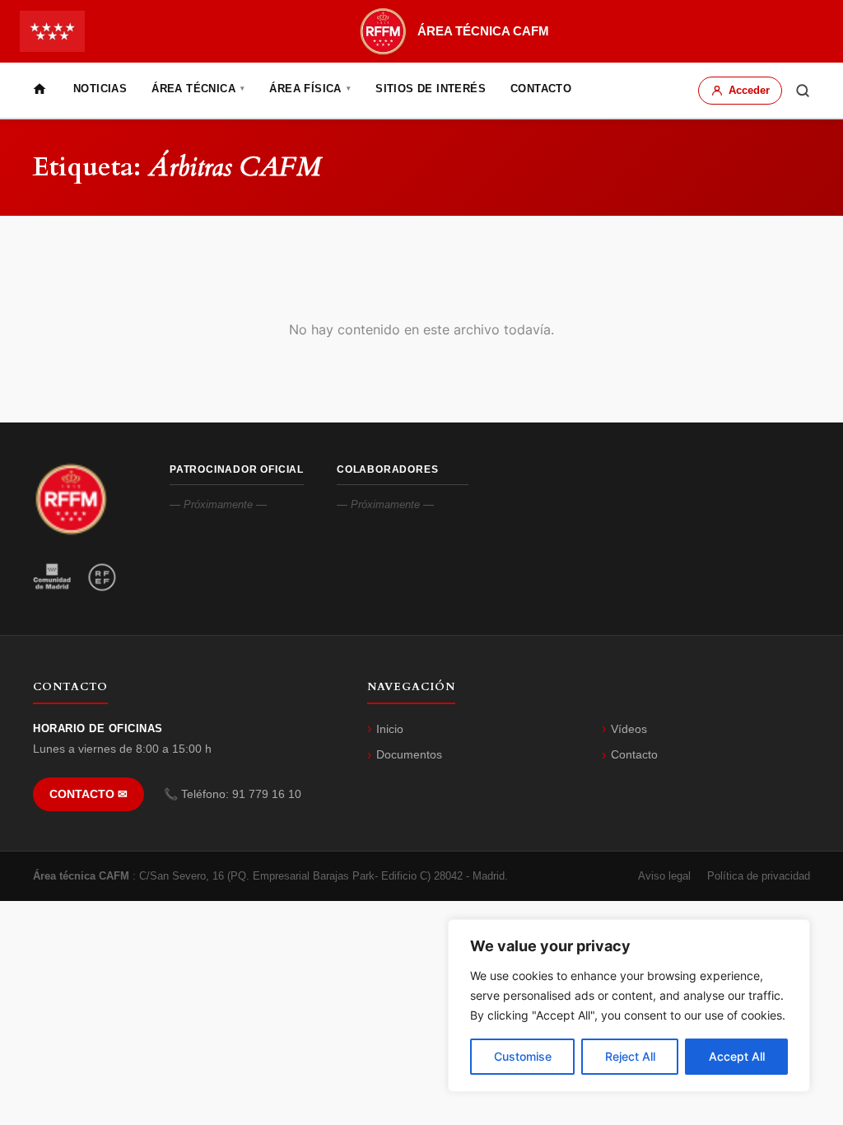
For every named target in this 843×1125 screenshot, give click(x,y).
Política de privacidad (758, 876)
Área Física (310, 88)
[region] (629, 1005)
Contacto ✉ (88, 794)
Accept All (737, 1056)
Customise (523, 1056)
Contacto (540, 88)
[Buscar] (803, 91)
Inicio (389, 728)
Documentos (409, 754)
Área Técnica (198, 88)
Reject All (630, 1056)
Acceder (749, 90)
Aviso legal (664, 876)
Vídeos (629, 728)
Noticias (100, 88)
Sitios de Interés (430, 88)
